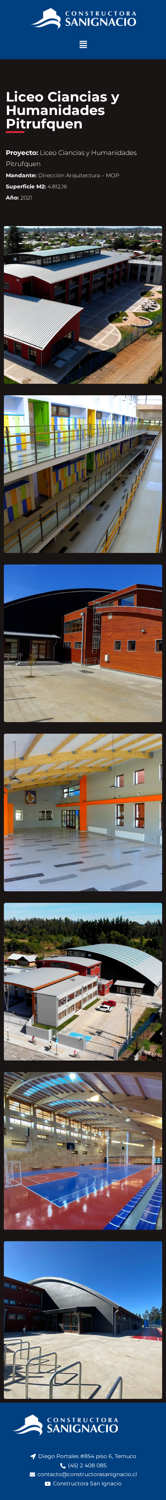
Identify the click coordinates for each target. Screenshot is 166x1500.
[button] (83, 44)
